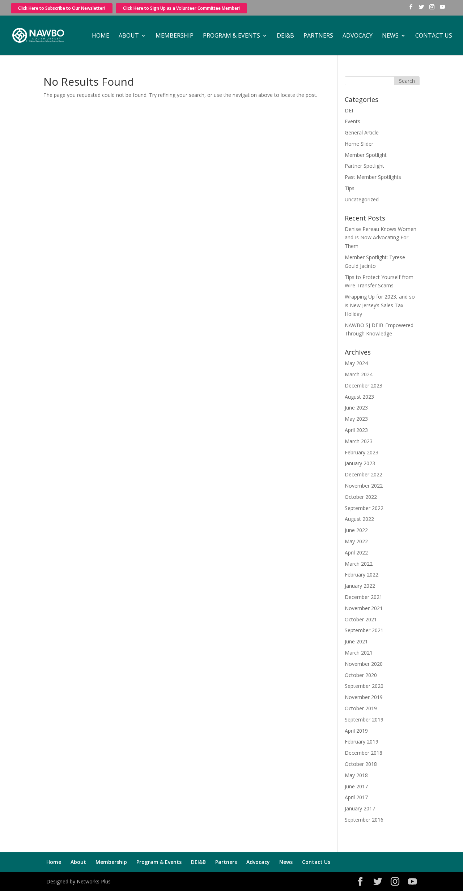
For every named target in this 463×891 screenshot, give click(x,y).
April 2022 (356, 552)
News (390, 36)
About (129, 36)
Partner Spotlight (364, 165)
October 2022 (361, 496)
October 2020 (361, 675)
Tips (349, 188)
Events (352, 121)
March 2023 (359, 441)
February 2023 (361, 452)
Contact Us (433, 36)
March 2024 (359, 374)
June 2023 (356, 407)
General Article (362, 132)
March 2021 (359, 652)
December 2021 (363, 597)
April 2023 (356, 430)
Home (100, 36)
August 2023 (359, 396)
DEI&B (285, 36)
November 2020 (364, 663)
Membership (175, 36)
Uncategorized (362, 199)
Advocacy (358, 36)
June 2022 (356, 530)
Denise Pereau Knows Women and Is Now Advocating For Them (380, 238)
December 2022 (363, 474)
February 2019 (361, 741)
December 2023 (363, 385)
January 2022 (360, 585)
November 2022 (364, 485)
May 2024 (356, 363)
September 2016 (364, 819)
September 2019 (364, 719)
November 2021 (364, 608)
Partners (318, 36)
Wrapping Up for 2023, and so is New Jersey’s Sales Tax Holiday (380, 305)
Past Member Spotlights (373, 177)
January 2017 (360, 808)
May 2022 (356, 541)
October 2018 (361, 764)
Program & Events (231, 36)
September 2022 (364, 508)
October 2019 (361, 708)
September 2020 (364, 685)
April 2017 (356, 797)
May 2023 (356, 418)
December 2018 (363, 752)
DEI (349, 110)
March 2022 (359, 563)
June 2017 (356, 786)
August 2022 (359, 518)
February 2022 (361, 574)
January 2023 (360, 463)
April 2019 (356, 730)
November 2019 (364, 697)
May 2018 (356, 775)
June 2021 (356, 641)
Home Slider (359, 143)
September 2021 (364, 630)
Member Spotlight (366, 154)
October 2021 (361, 619)
